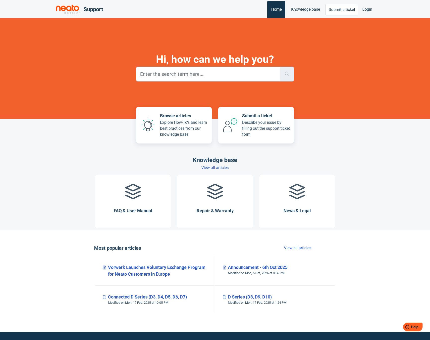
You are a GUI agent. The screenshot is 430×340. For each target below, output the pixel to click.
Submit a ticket (342, 9)
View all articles (215, 167)
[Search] (287, 74)
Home (276, 9)
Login (367, 9)
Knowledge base (305, 9)
